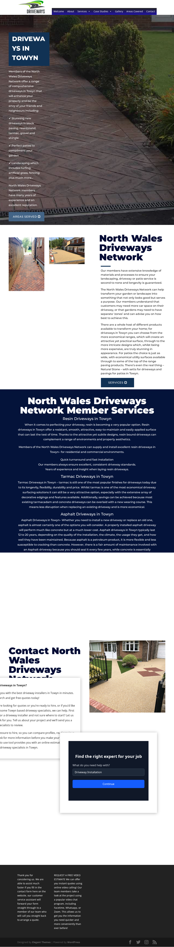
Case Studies (101, 11)
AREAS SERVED (25, 216)
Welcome (59, 11)
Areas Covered (134, 11)
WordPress (73, 942)
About (70, 11)
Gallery (119, 11)
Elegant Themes (41, 942)
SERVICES (115, 382)
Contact (150, 11)
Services (82, 11)
